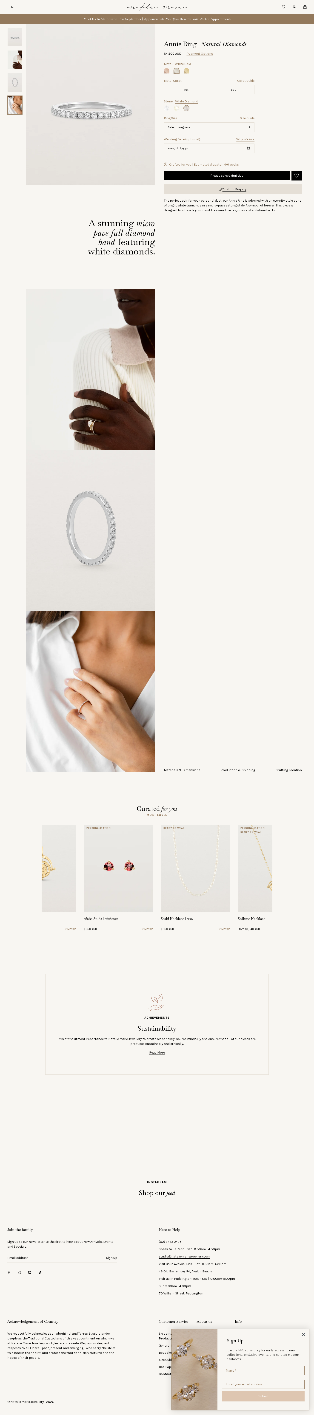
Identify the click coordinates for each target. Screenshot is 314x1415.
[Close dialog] (304, 1334)
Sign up (111, 1258)
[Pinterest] (29, 1272)
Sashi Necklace (177, 918)
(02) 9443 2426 (170, 1242)
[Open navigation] (10, 6)
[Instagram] (19, 1272)
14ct (185, 89)
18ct (233, 89)
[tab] (157, 814)
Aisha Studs (101, 918)
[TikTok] (40, 1272)
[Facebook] (9, 1272)
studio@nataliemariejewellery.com (184, 1256)
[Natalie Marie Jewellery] (157, 7)
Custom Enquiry (234, 189)
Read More (157, 1052)
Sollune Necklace (251, 918)
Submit (263, 1396)
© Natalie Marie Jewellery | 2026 (30, 1402)
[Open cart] (305, 7)
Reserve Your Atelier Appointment (205, 19)
